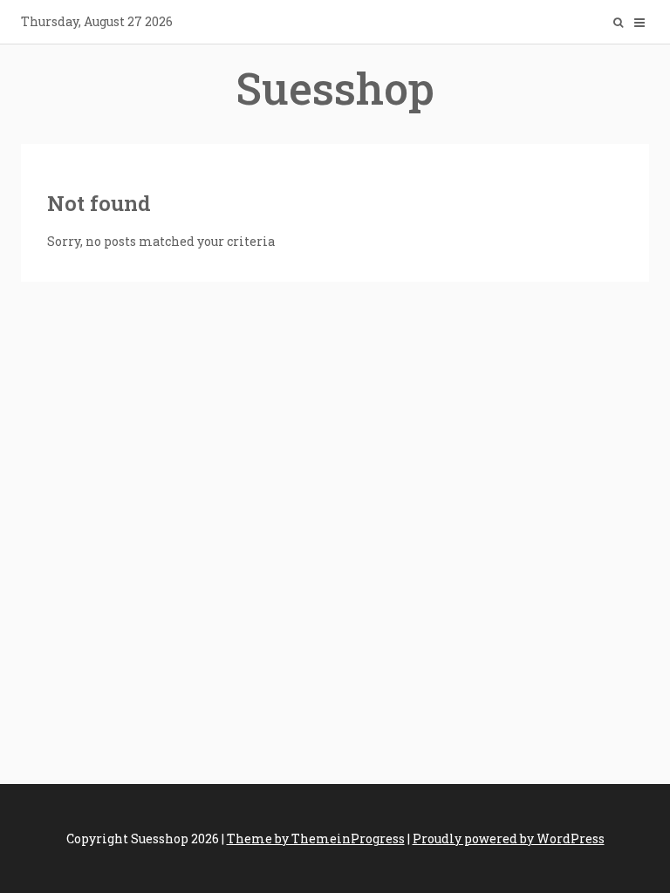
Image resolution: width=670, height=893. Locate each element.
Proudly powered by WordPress (509, 838)
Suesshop (335, 88)
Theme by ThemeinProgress (316, 838)
